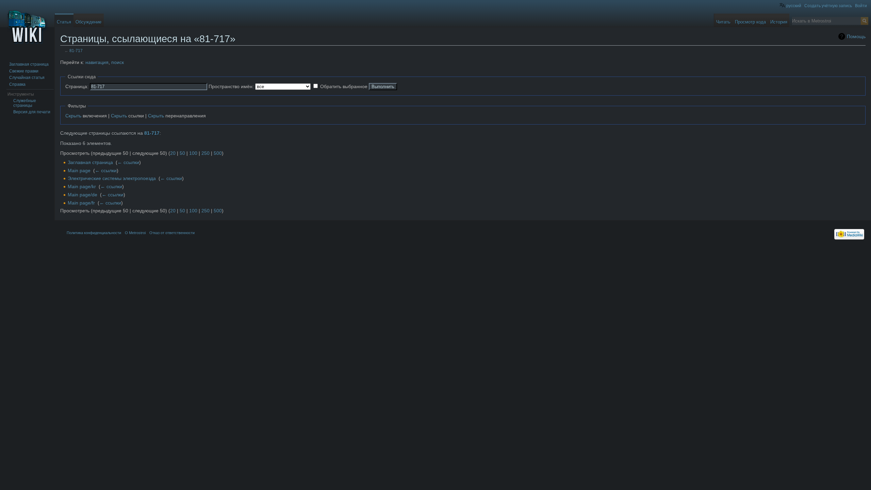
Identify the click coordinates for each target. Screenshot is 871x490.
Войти (861, 5)
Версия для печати (31, 112)
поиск (117, 62)
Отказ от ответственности (172, 233)
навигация (97, 62)
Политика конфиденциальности (94, 233)
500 (218, 153)
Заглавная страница (90, 162)
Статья (64, 21)
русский (793, 5)
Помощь (856, 36)
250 (205, 153)
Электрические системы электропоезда (112, 178)
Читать (723, 21)
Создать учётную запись (828, 5)
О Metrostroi (135, 233)
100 (193, 153)
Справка (17, 84)
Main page (79, 170)
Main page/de (82, 194)
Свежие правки (23, 71)
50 (182, 153)
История (778, 21)
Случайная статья (27, 77)
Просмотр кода (750, 21)
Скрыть (73, 115)
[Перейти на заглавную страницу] (27, 27)
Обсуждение (88, 21)
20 (173, 153)
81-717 (76, 50)
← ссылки (128, 162)
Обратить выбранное (343, 86)
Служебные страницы (24, 103)
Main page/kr (82, 186)
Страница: (76, 86)
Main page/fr (81, 203)
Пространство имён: (231, 86)
